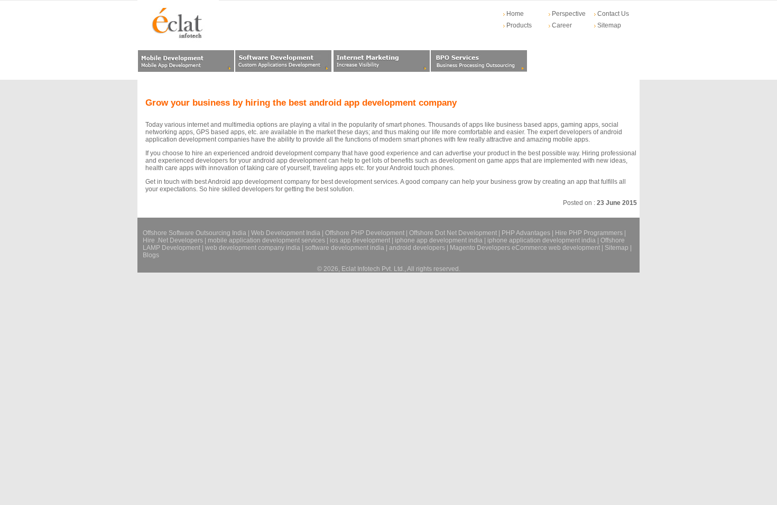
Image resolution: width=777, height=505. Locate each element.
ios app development (360, 240)
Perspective (568, 13)
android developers (417, 247)
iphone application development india (541, 240)
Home (514, 13)
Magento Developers (480, 247)
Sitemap (608, 25)
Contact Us (612, 13)
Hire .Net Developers (173, 240)
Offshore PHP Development (364, 233)
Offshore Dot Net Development (453, 233)
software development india (344, 247)
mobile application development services (266, 240)
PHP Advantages (526, 233)
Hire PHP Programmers (589, 233)
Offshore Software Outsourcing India (194, 233)
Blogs (151, 255)
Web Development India (285, 233)
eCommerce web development (556, 247)
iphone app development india (439, 240)
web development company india (252, 247)
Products (518, 25)
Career (561, 25)
